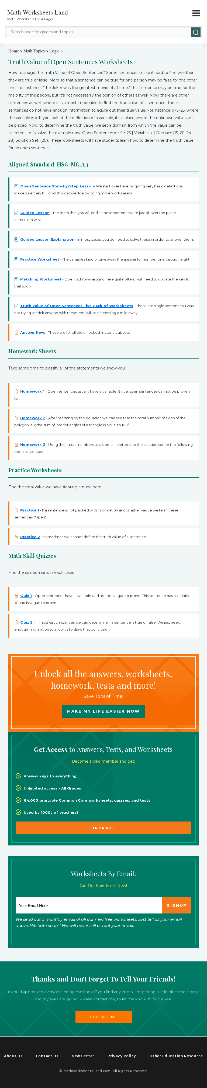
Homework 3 (32, 444)
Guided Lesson (35, 213)
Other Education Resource (176, 1055)
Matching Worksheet (40, 279)
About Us (13, 1055)
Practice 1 (29, 510)
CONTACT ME (103, 1017)
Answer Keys (32, 332)
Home (13, 51)
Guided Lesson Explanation (47, 239)
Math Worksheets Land (37, 12)
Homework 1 (32, 391)
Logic (54, 51)
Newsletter (83, 1055)
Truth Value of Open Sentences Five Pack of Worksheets (76, 306)
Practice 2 (30, 537)
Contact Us (47, 1055)
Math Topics (34, 51)
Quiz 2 (26, 622)
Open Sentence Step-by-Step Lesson (57, 186)
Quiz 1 (26, 595)
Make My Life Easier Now (103, 711)
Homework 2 (32, 418)
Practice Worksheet (39, 259)
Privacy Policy (122, 1055)
